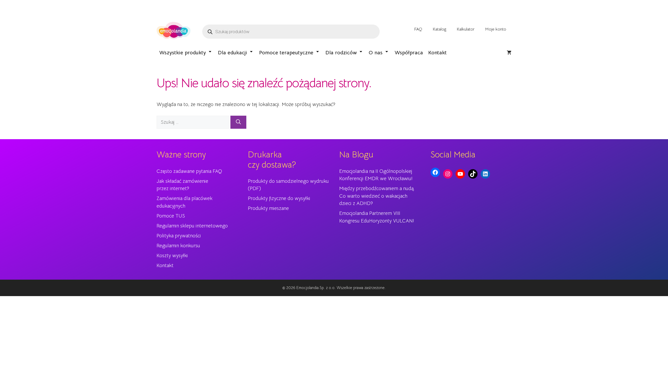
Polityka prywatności (179, 236)
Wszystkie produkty (182, 52)
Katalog (439, 29)
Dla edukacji (232, 52)
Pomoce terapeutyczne (286, 52)
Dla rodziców (341, 52)
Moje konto (495, 29)
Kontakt (437, 52)
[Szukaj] (238, 122)
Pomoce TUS (171, 216)
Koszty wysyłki (172, 255)
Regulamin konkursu (178, 246)
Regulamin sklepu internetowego (192, 226)
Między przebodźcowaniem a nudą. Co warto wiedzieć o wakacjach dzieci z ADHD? (377, 196)
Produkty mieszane (268, 208)
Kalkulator (466, 29)
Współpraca (409, 52)
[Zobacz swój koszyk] (509, 53)
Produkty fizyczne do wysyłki (279, 198)
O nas (376, 52)
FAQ (418, 29)
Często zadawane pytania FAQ (189, 171)
